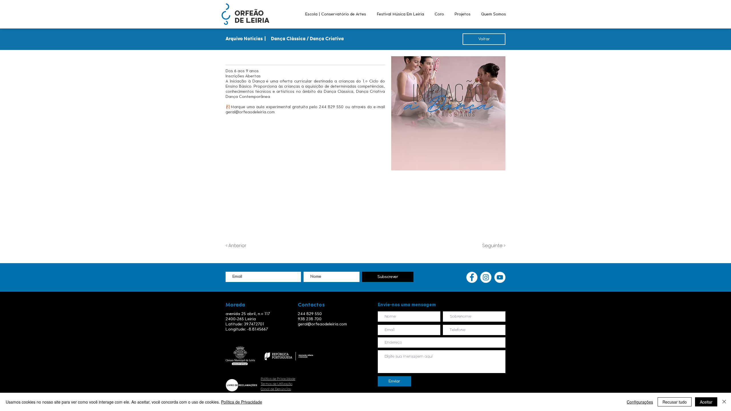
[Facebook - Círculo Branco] (471, 277)
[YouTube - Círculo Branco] (499, 277)
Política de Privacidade (278, 378)
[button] (337, 14)
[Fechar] (724, 401)
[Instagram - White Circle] (485, 277)
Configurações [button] (640, 402)
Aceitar (706, 402)
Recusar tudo (674, 402)
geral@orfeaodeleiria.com (250, 112)
